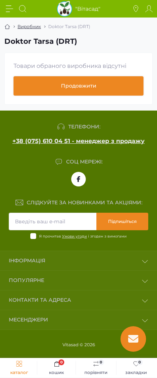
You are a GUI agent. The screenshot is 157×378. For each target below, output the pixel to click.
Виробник (29, 26)
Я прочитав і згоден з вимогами (83, 236)
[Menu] (9, 8)
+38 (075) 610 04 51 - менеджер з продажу (78, 141)
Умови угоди (74, 236)
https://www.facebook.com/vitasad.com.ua (78, 179)
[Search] (22, 8)
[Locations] (135, 8)
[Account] (149, 8)
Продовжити (78, 85)
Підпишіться (122, 221)
